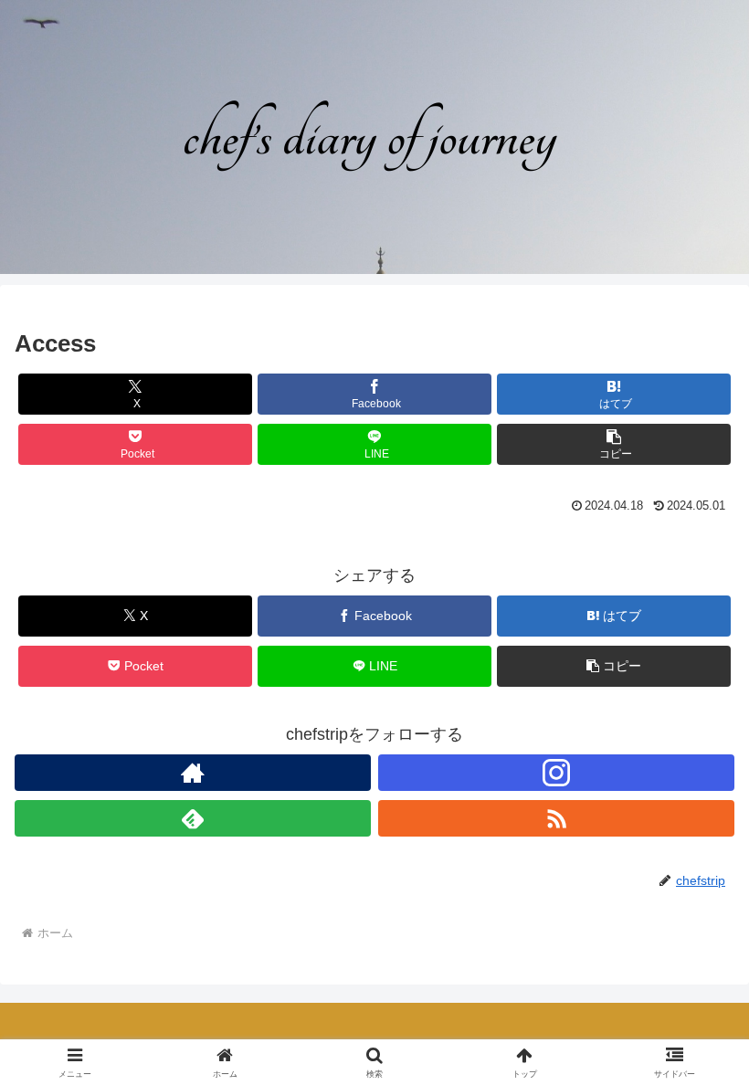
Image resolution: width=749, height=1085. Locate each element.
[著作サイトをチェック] (193, 772)
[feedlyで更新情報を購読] (193, 818)
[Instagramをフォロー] (556, 772)
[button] (614, 444)
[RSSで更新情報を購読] (556, 818)
